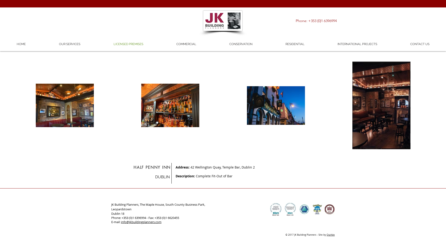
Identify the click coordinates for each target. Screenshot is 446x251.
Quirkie (331, 234)
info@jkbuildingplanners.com (141, 222)
